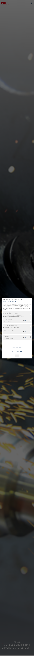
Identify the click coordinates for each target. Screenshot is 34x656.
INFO (25, 321)
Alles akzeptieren (17, 344)
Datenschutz (6, 301)
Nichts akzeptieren (17, 351)
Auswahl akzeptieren (17, 348)
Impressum (13, 301)
